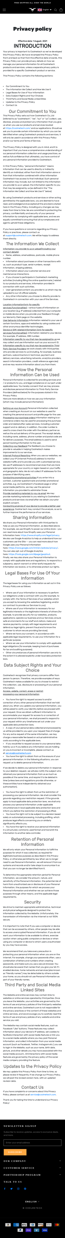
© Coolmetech (32, 1208)
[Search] (55, 10)
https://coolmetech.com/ (18, 128)
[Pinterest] (25, 1188)
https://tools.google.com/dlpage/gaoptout (29, 554)
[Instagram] (18, 1188)
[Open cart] (61, 9)
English (31, 1202)
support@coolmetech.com (18, 235)
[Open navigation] (4, 10)
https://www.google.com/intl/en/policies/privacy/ (33, 548)
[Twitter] (11, 1188)
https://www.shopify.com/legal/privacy (40, 535)
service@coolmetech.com (43, 1094)
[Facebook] (5, 1188)
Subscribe (15, 1152)
